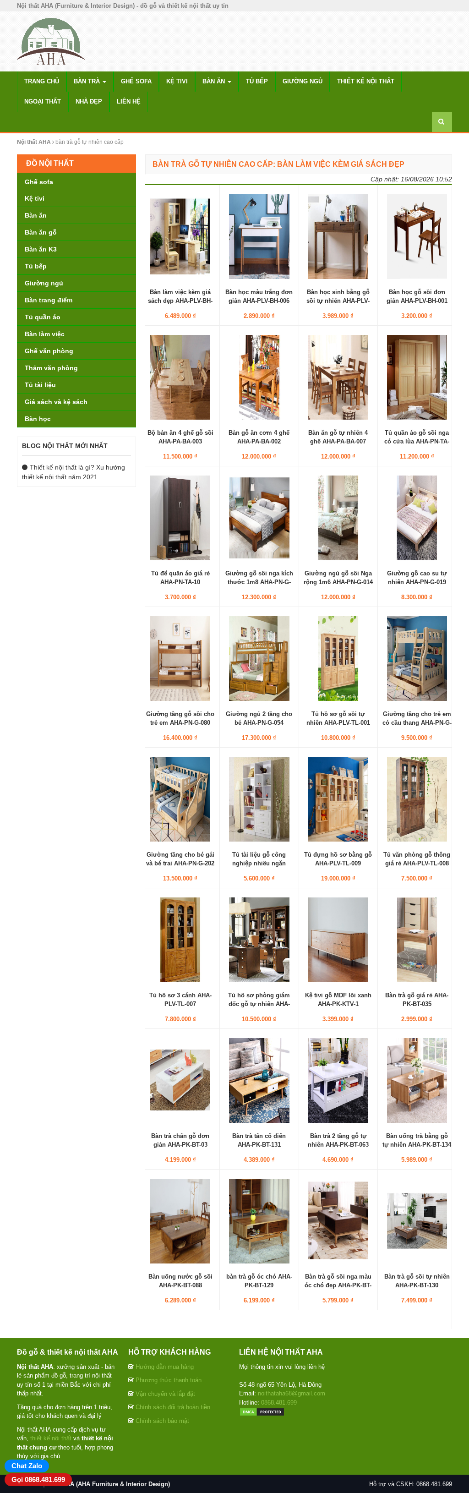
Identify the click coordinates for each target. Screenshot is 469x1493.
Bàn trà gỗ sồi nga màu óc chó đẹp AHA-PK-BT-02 (338, 1284)
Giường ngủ (302, 81)
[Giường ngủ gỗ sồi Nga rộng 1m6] (338, 517)
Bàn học (38, 418)
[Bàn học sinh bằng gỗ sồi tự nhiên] (338, 236)
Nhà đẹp (89, 101)
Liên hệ (129, 101)
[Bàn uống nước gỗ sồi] (180, 1221)
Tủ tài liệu (40, 384)
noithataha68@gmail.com (291, 1393)
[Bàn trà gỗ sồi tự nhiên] (417, 1221)
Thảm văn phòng (51, 368)
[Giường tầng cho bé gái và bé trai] (180, 799)
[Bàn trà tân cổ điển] (259, 1080)
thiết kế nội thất (50, 1438)
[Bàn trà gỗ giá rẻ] (417, 939)
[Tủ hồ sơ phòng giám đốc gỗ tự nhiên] (259, 939)
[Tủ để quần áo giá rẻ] (180, 517)
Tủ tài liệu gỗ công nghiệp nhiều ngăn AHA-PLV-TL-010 (259, 863)
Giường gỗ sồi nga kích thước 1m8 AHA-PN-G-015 (259, 581)
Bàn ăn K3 (41, 249)
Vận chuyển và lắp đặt (165, 1393)
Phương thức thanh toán (169, 1380)
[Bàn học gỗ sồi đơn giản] (417, 236)
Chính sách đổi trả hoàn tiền (173, 1407)
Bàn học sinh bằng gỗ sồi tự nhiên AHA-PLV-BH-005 (338, 300)
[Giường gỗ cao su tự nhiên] (417, 517)
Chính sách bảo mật (162, 1420)
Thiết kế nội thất (365, 81)
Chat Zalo (26, 1466)
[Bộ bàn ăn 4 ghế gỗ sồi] (180, 377)
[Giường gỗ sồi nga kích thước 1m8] (259, 517)
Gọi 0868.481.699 (38, 1479)
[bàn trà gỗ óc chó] (259, 1221)
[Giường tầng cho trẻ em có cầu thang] (417, 658)
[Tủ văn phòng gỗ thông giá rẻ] (417, 799)
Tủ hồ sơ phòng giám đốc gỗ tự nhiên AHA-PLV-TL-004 (259, 1003)
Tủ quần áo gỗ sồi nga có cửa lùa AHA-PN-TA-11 (416, 441)
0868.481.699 (279, 1402)
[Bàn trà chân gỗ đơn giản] (180, 1080)
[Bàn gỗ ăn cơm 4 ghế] (259, 377)
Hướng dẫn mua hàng (165, 1366)
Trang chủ (41, 81)
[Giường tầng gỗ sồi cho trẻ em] (180, 658)
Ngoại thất (42, 101)
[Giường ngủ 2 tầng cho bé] (259, 658)
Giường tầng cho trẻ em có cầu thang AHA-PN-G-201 (417, 722)
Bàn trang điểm (48, 300)
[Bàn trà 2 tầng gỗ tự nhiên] (338, 1080)
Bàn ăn (214, 81)
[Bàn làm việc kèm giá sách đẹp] (180, 236)
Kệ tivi (177, 81)
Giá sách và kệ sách (56, 401)
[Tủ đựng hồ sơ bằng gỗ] (338, 799)
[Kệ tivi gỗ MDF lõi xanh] (338, 939)
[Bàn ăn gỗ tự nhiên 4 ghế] (338, 377)
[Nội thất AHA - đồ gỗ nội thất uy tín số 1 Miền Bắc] (51, 40)
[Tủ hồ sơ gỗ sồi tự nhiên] (338, 658)
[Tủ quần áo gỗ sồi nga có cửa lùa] (417, 377)
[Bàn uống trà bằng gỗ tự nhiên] (417, 1080)
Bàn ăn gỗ (41, 232)
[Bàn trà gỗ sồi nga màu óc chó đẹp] (338, 1221)
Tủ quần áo (42, 317)
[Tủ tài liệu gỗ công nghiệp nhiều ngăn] (259, 799)
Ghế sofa (136, 81)
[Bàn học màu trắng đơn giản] (259, 236)
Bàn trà (88, 81)
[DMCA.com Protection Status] (262, 1411)
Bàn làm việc (45, 334)
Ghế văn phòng (49, 351)
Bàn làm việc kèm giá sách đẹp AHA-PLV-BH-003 (180, 300)
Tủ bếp (257, 81)
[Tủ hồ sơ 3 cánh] (180, 939)
